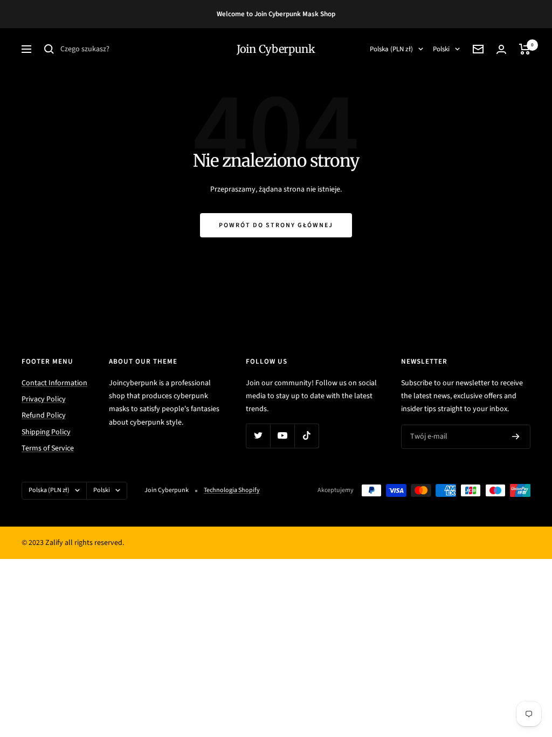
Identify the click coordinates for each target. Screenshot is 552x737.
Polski (441, 49)
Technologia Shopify (232, 490)
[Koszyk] (524, 49)
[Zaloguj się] (501, 49)
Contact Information (54, 383)
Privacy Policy (44, 399)
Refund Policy (44, 415)
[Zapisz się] (516, 436)
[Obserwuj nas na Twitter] (258, 436)
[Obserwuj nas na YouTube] (282, 436)
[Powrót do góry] (507, 664)
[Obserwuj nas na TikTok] (306, 436)
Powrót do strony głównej (276, 225)
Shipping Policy (46, 432)
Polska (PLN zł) (391, 49)
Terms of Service (48, 448)
